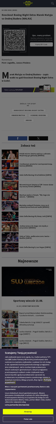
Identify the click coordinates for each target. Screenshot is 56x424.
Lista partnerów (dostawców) (17, 405)
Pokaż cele (28, 419)
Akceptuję (28, 412)
